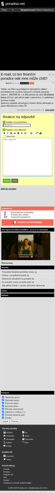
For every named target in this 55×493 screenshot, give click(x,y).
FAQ (5, 477)
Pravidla (6, 469)
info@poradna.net (35, 488)
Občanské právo (12, 397)
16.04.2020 (24, 83)
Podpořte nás (7, 208)
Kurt (7, 83)
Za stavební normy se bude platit (16, 282)
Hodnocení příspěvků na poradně (16, 279)
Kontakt (6, 480)
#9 (53, 83)
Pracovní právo (11, 403)
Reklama (6, 472)
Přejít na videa (7, 263)
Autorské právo (11, 406)
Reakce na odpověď (19, 117)
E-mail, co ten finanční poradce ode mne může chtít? (24, 76)
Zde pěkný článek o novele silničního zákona (22, 285)
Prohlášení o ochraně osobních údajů (17, 483)
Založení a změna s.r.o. (15, 412)
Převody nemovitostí (14, 409)
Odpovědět (49, 110)
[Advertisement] (27, 41)
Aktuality (5, 267)
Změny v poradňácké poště (14, 275)
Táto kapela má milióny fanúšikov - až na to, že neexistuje (24, 230)
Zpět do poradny (8, 189)
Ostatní (8, 418)
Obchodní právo (12, 400)
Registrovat (48, 10)
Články (4, 291)
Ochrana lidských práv (15, 415)
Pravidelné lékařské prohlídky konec (18, 272)
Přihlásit (39, 10)
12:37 (32, 83)
